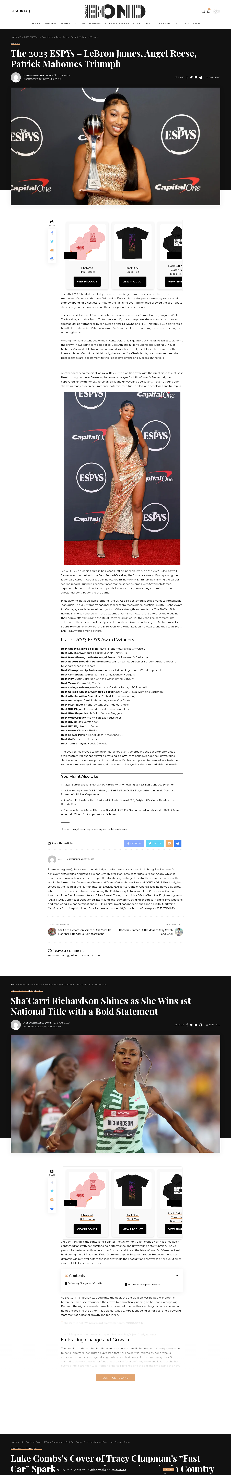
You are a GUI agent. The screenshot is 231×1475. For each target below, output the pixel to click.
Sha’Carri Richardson (72, 1241)
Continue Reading (115, 1377)
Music (38, 1448)
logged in (71, 955)
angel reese (79, 829)
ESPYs (77, 294)
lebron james (100, 829)
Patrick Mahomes (158, 340)
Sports (15, 43)
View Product (87, 281)
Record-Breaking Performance (144, 1284)
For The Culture (22, 991)
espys (90, 829)
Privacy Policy (98, 1469)
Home (14, 37)
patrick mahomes (118, 829)
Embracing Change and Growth (85, 1283)
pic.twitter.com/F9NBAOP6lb (123, 1323)
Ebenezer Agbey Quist (38, 75)
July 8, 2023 (148, 1334)
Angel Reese (110, 373)
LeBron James (69, 571)
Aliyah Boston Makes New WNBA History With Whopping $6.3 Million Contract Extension (119, 784)
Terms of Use (118, 1469)
